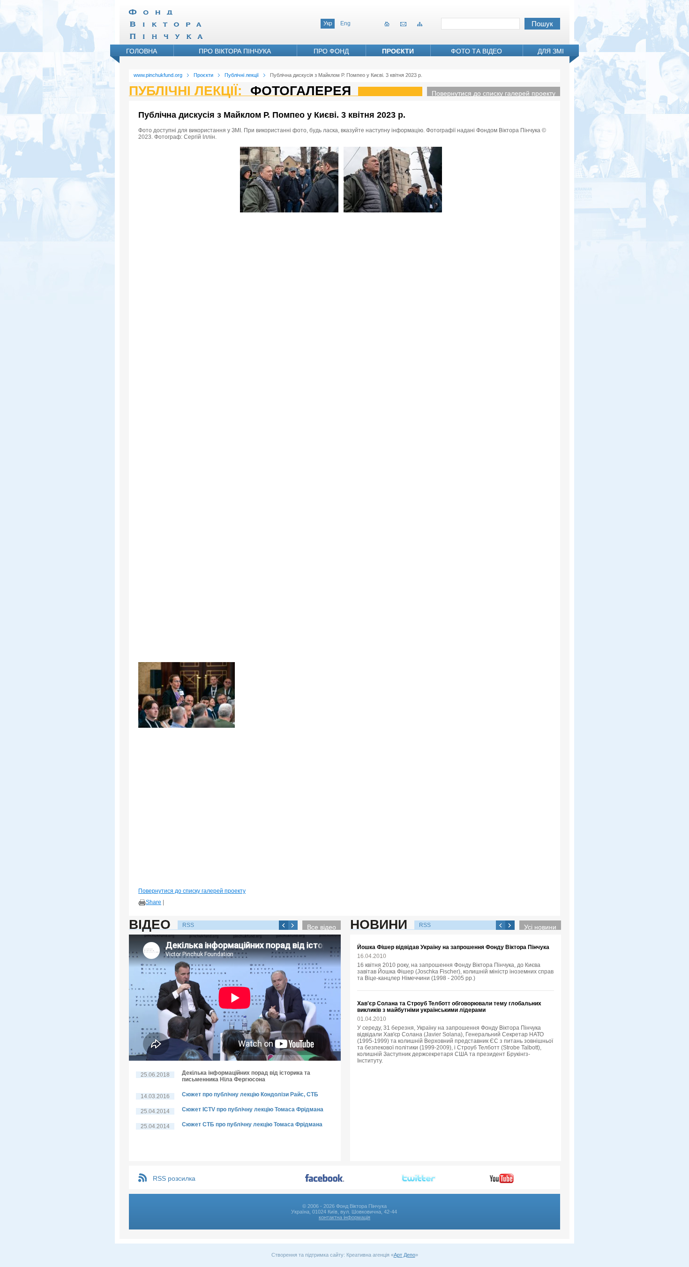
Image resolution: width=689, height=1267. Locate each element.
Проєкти (398, 51)
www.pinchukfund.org (158, 75)
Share (153, 902)
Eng (345, 23)
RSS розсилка (174, 1178)
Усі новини (540, 926)
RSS (188, 925)
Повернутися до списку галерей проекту (493, 93)
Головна (141, 51)
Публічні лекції (242, 75)
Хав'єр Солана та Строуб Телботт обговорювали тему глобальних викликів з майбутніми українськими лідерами (449, 1006)
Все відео (321, 926)
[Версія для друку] (142, 902)
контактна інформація (344, 1217)
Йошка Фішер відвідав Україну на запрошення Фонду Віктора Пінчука (453, 947)
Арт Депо (404, 1255)
